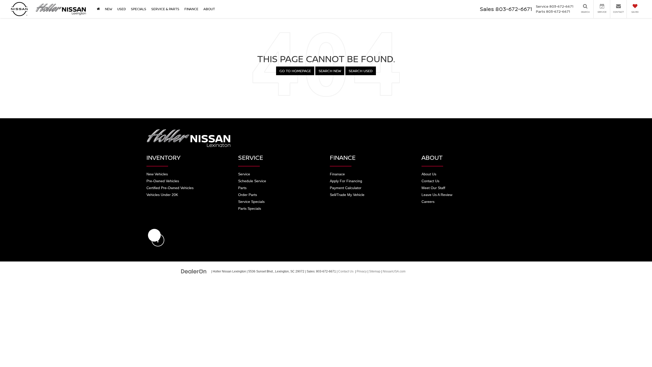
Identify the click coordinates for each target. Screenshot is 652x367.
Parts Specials (249, 208)
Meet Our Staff (433, 188)
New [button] (108, 9)
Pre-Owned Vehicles (162, 181)
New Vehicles (157, 174)
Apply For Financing (346, 181)
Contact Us (430, 181)
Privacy (362, 271)
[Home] (98, 9)
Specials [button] (138, 9)
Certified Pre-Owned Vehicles (170, 188)
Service (244, 174)
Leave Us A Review (437, 195)
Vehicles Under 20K (162, 195)
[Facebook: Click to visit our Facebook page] (154, 235)
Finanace (337, 174)
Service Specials (251, 202)
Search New (330, 70)
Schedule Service (252, 181)
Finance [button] (191, 9)
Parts (242, 188)
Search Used (361, 70)
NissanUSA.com (394, 271)
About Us (429, 174)
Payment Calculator (345, 188)
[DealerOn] (194, 271)
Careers (428, 202)
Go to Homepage (295, 70)
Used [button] (121, 9)
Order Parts (247, 195)
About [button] (209, 9)
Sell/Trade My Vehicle (347, 195)
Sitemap (375, 271)
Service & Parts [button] (165, 9)
